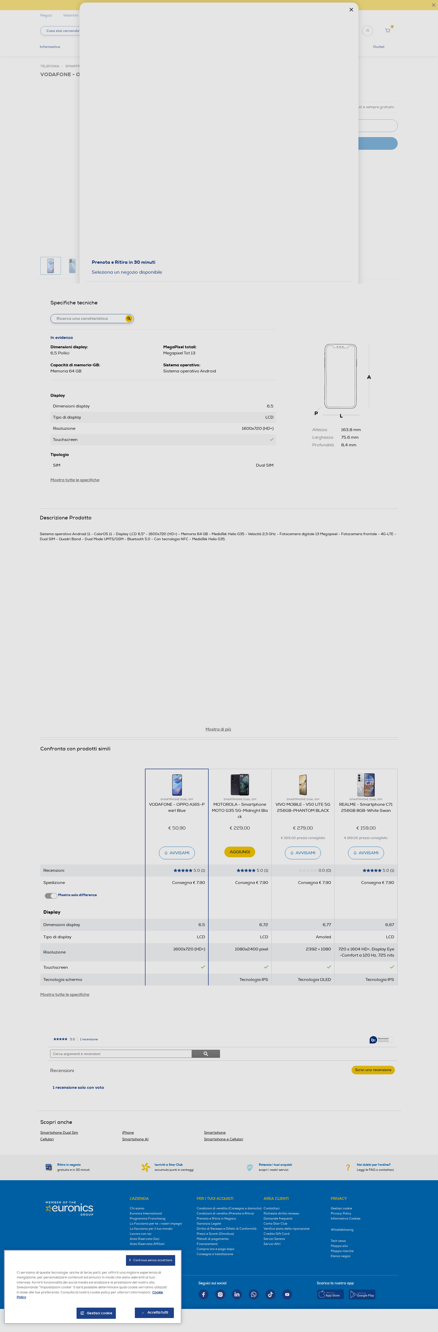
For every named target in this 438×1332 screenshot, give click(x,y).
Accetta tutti (158, 1312)
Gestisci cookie (100, 1313)
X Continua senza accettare (150, 1260)
